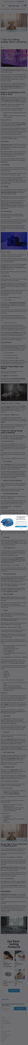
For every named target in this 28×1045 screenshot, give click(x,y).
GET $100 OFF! (21, 526)
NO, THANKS (21, 528)
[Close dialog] (26, 516)
